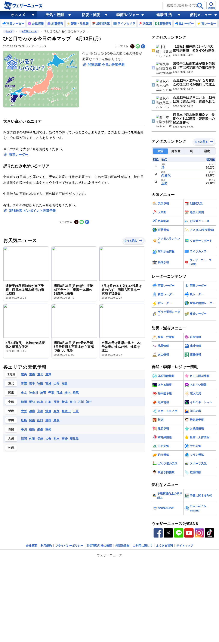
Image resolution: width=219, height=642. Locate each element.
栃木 (68, 392)
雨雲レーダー (18, 154)
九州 (11, 438)
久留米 (166, 175)
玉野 (164, 183)
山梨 (48, 401)
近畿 (11, 411)
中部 (11, 401)
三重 (76, 411)
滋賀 (48, 411)
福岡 (24, 438)
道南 (32, 374)
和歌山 (66, 411)
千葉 (51, 392)
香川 (24, 429)
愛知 (32, 401)
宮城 (48, 383)
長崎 (40, 438)
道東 (48, 374)
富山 (73, 401)
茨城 (59, 392)
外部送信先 (122, 545)
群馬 (76, 392)
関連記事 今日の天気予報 (106, 64)
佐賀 (32, 438)
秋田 (40, 383)
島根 (48, 420)
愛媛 (40, 429)
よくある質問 (164, 545)
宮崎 (65, 438)
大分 (48, 438)
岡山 (32, 420)
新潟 (65, 401)
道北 (40, 374)
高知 (48, 429)
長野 (56, 401)
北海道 (11, 374)
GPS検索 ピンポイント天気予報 (32, 210)
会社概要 (31, 545)
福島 (65, 383)
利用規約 (46, 545)
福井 (89, 401)
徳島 (32, 429)
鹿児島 (74, 438)
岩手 (32, 383)
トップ (9, 31)
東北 (11, 383)
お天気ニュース (29, 31)
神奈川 (33, 392)
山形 (56, 383)
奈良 (56, 411)
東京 (24, 392)
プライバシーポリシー (69, 545)
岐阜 (40, 401)
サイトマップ (184, 545)
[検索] (200, 6)
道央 (24, 374)
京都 (40, 411)
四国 (11, 429)
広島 (24, 420)
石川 (81, 401)
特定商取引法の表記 (99, 545)
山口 (40, 420)
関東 (11, 392)
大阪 (24, 411)
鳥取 (56, 420)
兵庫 (32, 411)
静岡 (24, 401)
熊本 (56, 438)
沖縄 (11, 447)
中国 (11, 420)
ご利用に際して (142, 545)
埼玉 (43, 392)
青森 (24, 383)
